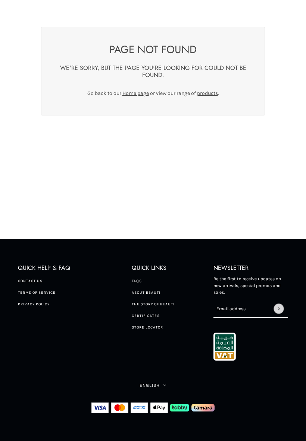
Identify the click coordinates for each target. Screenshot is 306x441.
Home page (135, 93)
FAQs (137, 281)
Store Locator (147, 327)
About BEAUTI (146, 292)
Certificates (146, 316)
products (207, 93)
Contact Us (30, 281)
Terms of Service (37, 292)
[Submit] (279, 308)
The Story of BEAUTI (153, 304)
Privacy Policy (34, 304)
